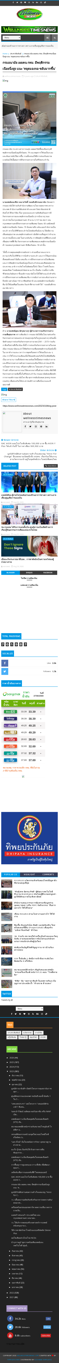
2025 (11, 1062)
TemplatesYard (13, 1360)
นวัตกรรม (27, 1033)
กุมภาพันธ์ (16, 1282)
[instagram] (41, 2)
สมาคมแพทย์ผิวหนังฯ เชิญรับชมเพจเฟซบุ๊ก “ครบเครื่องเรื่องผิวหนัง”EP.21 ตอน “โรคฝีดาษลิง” (35, 972)
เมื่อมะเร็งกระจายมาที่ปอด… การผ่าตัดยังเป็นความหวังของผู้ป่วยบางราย (27, 560)
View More (52, 466)
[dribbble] (29, 2)
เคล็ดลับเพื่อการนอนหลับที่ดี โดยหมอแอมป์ (29, 1172)
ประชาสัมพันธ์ (49, 46)
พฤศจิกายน (17, 1080)
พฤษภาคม (16, 1269)
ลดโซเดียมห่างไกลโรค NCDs (23, 1238)
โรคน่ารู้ (23, 1037)
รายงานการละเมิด (15, 1344)
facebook (47, 572)
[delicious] (45, 2)
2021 (11, 1297)
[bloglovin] (25, 2)
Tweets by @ (7, 1000)
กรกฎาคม (16, 1260)
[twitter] (17, 2)
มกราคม (15, 1287)
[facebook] (13, 2)
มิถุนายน (16, 1264)
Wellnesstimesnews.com (28, 1356)
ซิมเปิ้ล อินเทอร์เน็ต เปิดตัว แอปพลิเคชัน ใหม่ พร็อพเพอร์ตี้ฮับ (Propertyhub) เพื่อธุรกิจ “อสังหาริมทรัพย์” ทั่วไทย (34, 927)
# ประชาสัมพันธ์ (15, 389)
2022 (11, 1292)
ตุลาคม (15, 1084)
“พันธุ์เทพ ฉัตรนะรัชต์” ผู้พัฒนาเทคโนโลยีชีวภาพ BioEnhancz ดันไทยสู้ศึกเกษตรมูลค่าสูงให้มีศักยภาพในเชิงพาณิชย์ (35, 894)
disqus (29, 572)
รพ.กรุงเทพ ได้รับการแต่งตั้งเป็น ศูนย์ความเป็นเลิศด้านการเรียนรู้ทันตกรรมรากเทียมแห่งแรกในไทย (27, 528)
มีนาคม (15, 1278)
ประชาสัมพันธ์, (42, 76)
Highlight (29, 874)
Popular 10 (10, 874)
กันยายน (15, 1251)
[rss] (33, 2)
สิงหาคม (15, 1255)
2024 (11, 1066)
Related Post (9, 466)
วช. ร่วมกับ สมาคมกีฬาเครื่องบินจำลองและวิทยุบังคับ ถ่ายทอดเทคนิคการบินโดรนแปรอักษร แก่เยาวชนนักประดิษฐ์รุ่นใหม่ (36, 938)
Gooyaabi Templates (43, 1360)
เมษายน (15, 1273)
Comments (48, 874)
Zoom (43, 1037)
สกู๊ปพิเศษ (12, 1037)
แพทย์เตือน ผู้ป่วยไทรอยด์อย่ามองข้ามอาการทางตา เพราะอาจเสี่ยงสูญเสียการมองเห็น (28, 496)
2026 (11, 1057)
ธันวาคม (16, 1075)
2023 (11, 1071)
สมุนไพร (33, 1037)
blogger (11, 572)
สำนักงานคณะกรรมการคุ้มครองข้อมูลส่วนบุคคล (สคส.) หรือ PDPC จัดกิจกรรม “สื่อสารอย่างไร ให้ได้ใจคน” (35, 905)
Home (5, 53)
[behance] (37, 2)
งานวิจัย (38, 1033)
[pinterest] (21, 2)
